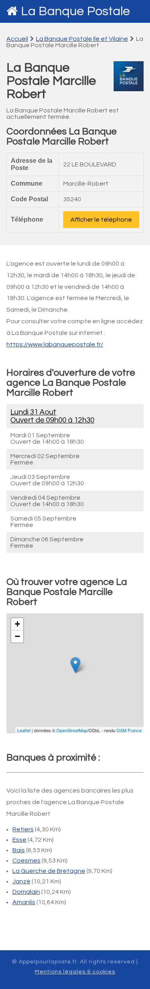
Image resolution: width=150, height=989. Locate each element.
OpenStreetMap (71, 730)
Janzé (21, 881)
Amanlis (23, 902)
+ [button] (17, 624)
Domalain (26, 892)
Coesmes (26, 860)
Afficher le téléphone (101, 219)
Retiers (23, 829)
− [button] (17, 636)
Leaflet (23, 730)
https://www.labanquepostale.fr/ (54, 344)
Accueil (17, 39)
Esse (19, 840)
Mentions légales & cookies (75, 972)
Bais (18, 850)
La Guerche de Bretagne (48, 871)
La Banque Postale (75, 11)
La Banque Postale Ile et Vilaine (82, 39)
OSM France (129, 730)
